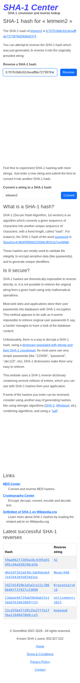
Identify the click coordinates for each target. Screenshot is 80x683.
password (61, 237)
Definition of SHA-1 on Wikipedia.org (30, 512)
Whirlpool (62, 405)
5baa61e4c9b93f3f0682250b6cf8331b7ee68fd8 (36, 242)
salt (54, 411)
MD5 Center (11, 484)
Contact (40, 669)
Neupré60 (61, 572)
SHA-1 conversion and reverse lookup (34, 13)
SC (56, 560)
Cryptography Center (18, 495)
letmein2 (36, 31)
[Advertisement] (40, 121)
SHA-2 (50, 405)
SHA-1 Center (30, 7)
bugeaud (60, 610)
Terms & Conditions (40, 654)
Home (40, 646)
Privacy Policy (40, 662)
